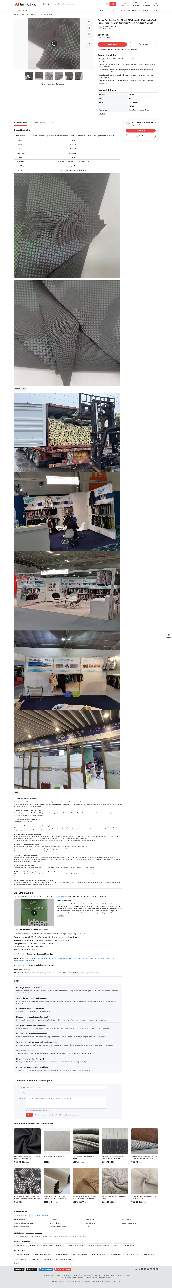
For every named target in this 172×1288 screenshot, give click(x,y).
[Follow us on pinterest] (154, 1269)
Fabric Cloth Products (98, 1254)
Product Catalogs (42, 1215)
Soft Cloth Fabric (21, 1259)
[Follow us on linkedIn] (157, 1269)
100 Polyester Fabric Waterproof (124, 1245)
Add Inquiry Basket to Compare (54, 84)
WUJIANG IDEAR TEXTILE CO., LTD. (113, 26)
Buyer (112, 10)
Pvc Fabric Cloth (149, 1254)
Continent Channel (109, 1275)
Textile (22, 14)
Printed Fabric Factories (61, 1254)
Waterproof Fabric (75, 958)
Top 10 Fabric (34, 1259)
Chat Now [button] (144, 44)
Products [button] (46, 4)
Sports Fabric (42, 958)
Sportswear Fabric (32, 958)
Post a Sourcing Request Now (69, 1115)
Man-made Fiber (34, 1245)
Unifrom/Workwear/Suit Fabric (23, 1223)
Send (29, 1115)
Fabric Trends (47, 1259)
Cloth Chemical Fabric (133, 1254)
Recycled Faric (90, 1219)
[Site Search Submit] (112, 4)
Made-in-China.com (77, 1277)
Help (122, 10)
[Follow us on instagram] (148, 1269)
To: (24, 1093)
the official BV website (60, 896)
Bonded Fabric (30, 961)
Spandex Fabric (19, 961)
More (16, 1263)
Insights (128, 1275)
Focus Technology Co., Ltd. (72, 1281)
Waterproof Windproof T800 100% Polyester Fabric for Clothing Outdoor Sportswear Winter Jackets (55, 1198)
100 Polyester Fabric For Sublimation (98, 1245)
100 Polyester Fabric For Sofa (74, 1245)
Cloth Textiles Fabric (116, 1254)
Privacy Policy (116, 1281)
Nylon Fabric (54, 1219)
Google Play (31, 1269)
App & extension (133, 10)
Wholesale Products (86, 1275)
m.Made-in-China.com (91, 1277)
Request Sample (132, 49)
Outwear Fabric (63, 958)
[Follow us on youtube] (151, 1269)
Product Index (120, 1275)
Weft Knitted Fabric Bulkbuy (64, 1259)
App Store (19, 1269)
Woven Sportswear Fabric (22, 1227)
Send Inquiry (112, 44)
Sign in (156, 5)
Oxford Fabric (54, 1223)
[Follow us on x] (145, 1269)
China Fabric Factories (23, 1254)
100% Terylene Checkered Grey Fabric (55, 1156)
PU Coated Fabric (99, 958)
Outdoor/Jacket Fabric (129, 1223)
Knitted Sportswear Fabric (58, 1227)
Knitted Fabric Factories (80, 1254)
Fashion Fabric (126, 1219)
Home (16, 14)
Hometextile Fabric (20, 1219)
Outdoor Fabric (53, 958)
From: (23, 1088)
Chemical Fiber (20, 1245)
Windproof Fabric (87, 958)
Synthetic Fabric (31, 14)
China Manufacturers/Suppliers (70, 1275)
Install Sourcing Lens (64, 1269)
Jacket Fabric (110, 958)
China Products (55, 1275)
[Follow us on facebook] (142, 1269)
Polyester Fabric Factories (42, 1254)
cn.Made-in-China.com (105, 1277)
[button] (107, 4)
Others (88, 1227)
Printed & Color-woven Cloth (52, 1245)
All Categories (21, 10)
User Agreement (97, 1281)
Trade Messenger (46, 1269)
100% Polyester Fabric (45, 14)
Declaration (107, 1281)
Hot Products (45, 1275)
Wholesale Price (97, 1275)
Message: (22, 1098)
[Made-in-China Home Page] (25, 4)
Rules (156, 10)
